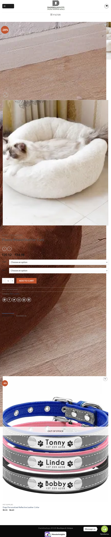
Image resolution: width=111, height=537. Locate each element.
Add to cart (26, 280)
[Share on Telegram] (29, 300)
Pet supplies (16, 235)
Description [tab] (8, 316)
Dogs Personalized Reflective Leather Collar (21, 507)
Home (5, 235)
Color (4, 262)
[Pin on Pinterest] (24, 300)
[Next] (12, 93)
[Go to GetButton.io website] (104, 534)
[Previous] (3, 228)
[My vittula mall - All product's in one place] (55, 6)
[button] (8, 6)
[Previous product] (9, 249)
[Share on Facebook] (9, 300)
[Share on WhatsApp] (4, 300)
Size (3, 270)
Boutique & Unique (65, 528)
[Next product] (4, 249)
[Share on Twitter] (14, 300)
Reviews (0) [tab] (21, 316)
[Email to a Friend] (19, 300)
